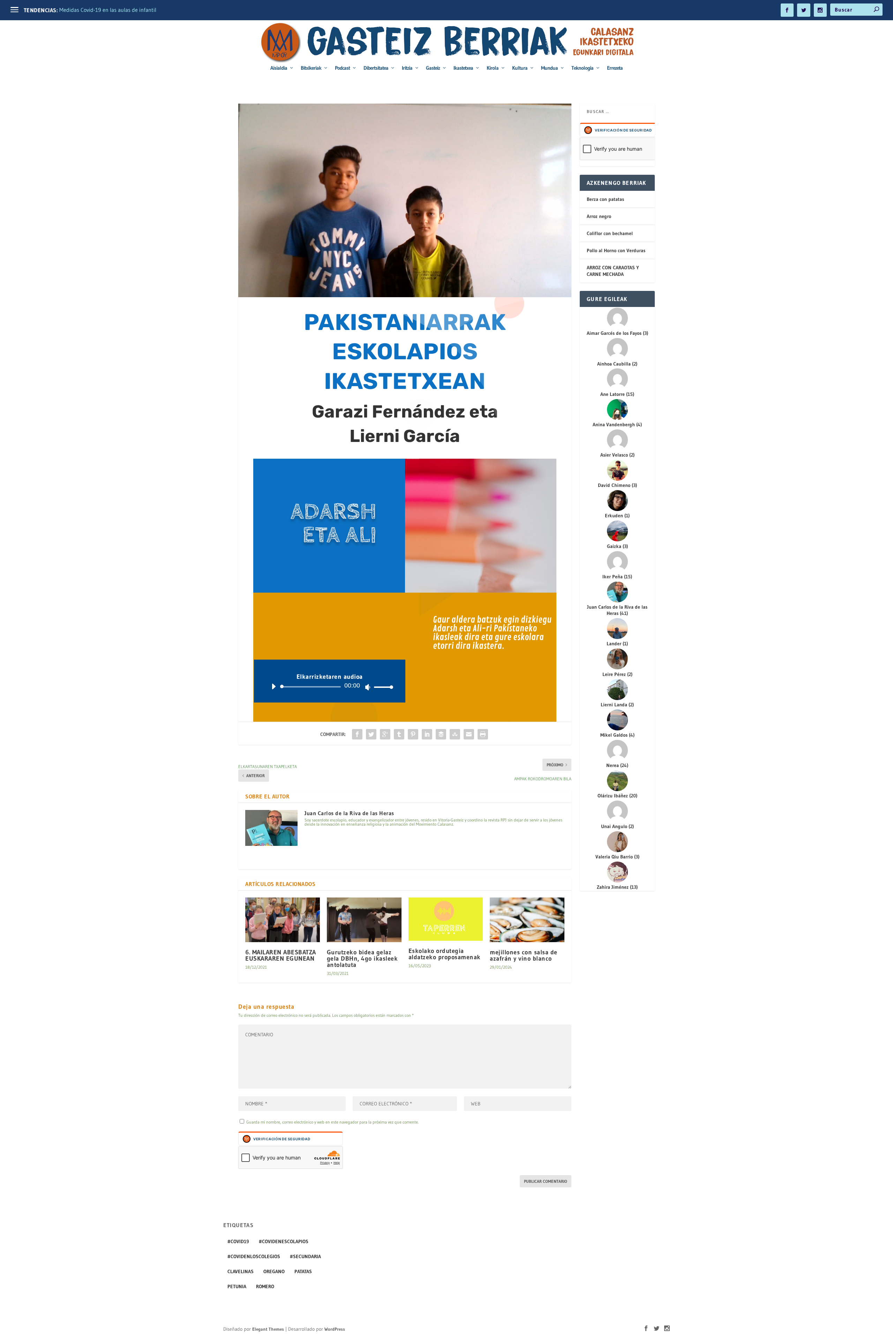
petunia (236, 1286)
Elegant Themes (268, 1329)
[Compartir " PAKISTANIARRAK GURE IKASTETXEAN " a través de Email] (469, 734)
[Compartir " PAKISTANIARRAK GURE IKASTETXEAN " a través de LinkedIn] (427, 734)
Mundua (549, 68)
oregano (274, 1271)
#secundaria (305, 1256)
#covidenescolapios (283, 1241)
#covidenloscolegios (253, 1256)
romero (265, 1286)
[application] (329, 686)
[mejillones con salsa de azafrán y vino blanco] (527, 919)
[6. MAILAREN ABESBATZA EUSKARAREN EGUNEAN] (282, 919)
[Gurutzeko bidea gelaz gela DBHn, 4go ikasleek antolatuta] (364, 919)
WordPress (334, 1329)
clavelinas (240, 1271)
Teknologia (582, 68)
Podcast (342, 68)
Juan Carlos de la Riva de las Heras (349, 813)
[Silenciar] (368, 687)
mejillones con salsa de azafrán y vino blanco (523, 955)
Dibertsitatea (375, 68)
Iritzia (407, 68)
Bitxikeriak (311, 68)
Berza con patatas (605, 199)
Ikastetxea (463, 68)
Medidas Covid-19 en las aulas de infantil (107, 9)
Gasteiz (433, 68)
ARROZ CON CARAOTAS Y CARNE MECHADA (613, 270)
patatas (303, 1271)
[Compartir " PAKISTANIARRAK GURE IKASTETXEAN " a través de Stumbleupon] (455, 734)
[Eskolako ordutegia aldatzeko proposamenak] (445, 919)
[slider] (381, 687)
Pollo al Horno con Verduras (616, 250)
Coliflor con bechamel (610, 233)
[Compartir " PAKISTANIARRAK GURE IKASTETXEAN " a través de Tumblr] (399, 734)
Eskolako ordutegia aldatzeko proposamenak (444, 954)
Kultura (519, 68)
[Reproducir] (273, 686)
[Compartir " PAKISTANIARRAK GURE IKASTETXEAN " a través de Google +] (385, 734)
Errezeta (615, 68)
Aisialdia (278, 68)
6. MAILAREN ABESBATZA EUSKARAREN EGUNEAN (280, 955)
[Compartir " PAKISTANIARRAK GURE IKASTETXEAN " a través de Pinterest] (413, 734)
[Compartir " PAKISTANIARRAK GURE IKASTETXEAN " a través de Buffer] (441, 734)
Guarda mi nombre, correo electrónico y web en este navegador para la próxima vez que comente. (332, 1122)
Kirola (492, 68)
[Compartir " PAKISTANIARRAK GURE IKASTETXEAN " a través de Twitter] (371, 734)
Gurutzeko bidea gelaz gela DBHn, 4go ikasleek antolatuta (362, 958)
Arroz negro (599, 216)
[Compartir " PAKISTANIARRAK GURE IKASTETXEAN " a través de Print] (483, 734)
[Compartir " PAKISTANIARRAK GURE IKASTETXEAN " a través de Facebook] (357, 734)
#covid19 (238, 1241)
